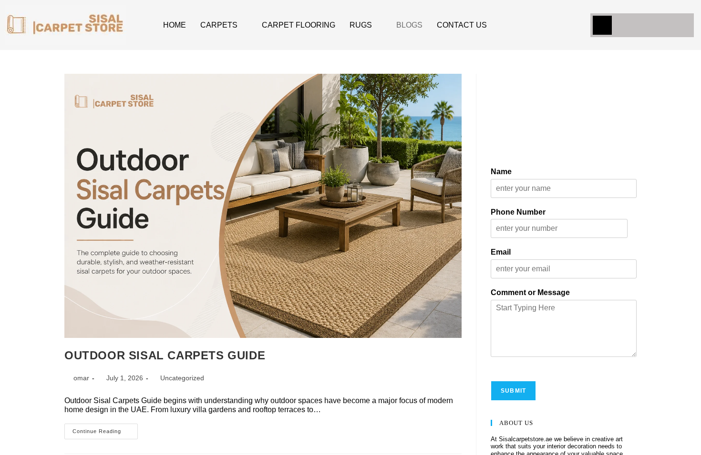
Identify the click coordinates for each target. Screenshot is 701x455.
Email (502, 190)
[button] (602, 25)
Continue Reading (107, 429)
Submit (514, 329)
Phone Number (521, 150)
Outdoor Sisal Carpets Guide (168, 355)
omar (84, 378)
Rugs (350, 25)
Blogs (397, 25)
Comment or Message (535, 231)
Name (503, 110)
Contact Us (447, 25)
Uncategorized (192, 378)
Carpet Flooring (291, 25)
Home (174, 25)
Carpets (216, 25)
